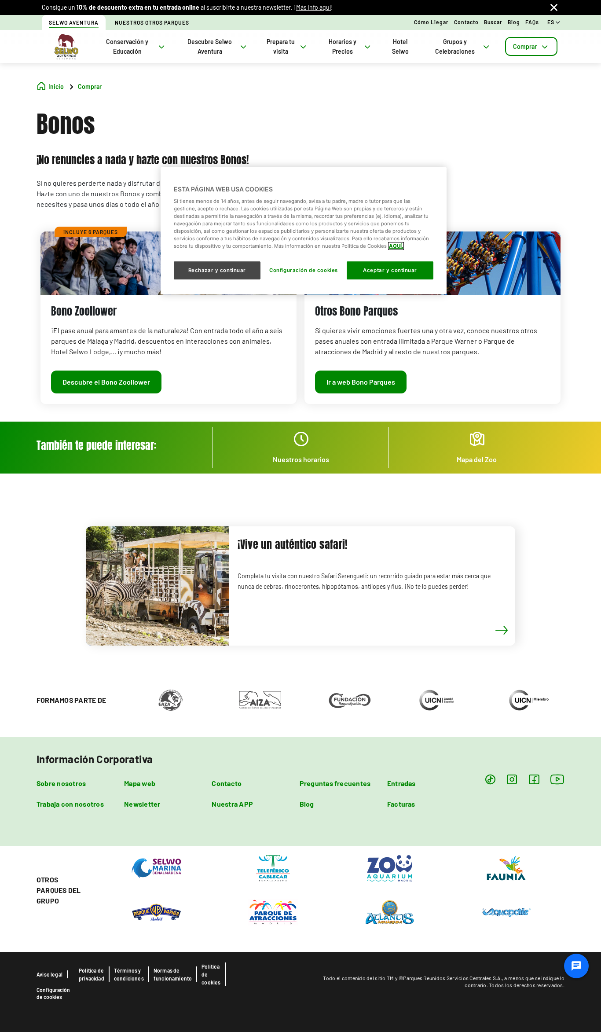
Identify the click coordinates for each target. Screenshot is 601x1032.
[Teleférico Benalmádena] (273, 867)
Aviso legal (49, 974)
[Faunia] (506, 867)
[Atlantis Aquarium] (389, 911)
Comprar (525, 46)
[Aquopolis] (506, 911)
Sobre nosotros (61, 783)
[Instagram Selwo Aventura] (512, 779)
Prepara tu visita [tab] (281, 46)
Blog (514, 22)
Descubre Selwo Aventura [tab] (209, 46)
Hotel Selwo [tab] (400, 46)
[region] (304, 230)
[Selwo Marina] (156, 867)
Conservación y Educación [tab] (127, 46)
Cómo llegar (431, 22)
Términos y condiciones (129, 974)
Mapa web (139, 783)
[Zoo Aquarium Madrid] (389, 867)
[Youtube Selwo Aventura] (557, 779)
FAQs (532, 22)
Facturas (401, 804)
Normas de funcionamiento (173, 974)
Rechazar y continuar (217, 270)
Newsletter (142, 804)
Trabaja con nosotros (70, 804)
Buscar (493, 22)
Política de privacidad (91, 974)
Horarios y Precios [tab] (342, 46)
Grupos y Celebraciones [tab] (455, 46)
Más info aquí (313, 7)
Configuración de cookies (53, 993)
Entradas (401, 783)
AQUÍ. (396, 246)
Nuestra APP (232, 804)
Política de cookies (211, 974)
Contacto (466, 22)
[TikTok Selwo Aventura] (490, 779)
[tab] (531, 46)
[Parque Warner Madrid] (156, 911)
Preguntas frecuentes (335, 783)
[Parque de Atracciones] (273, 911)
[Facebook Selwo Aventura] (534, 779)
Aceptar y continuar (390, 270)
